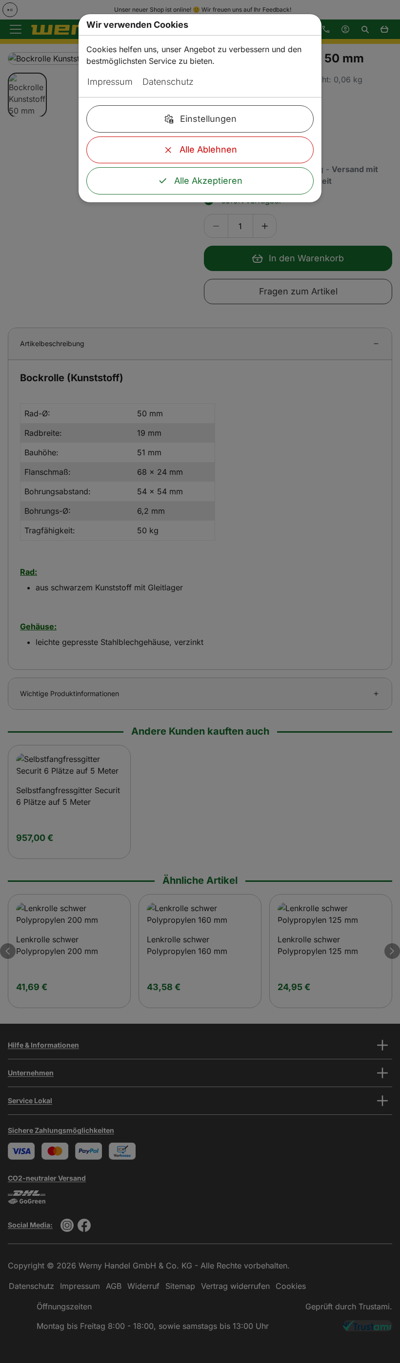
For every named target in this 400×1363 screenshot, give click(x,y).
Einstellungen (208, 119)
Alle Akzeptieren (208, 180)
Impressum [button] (110, 82)
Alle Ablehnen (208, 149)
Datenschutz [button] (168, 82)
